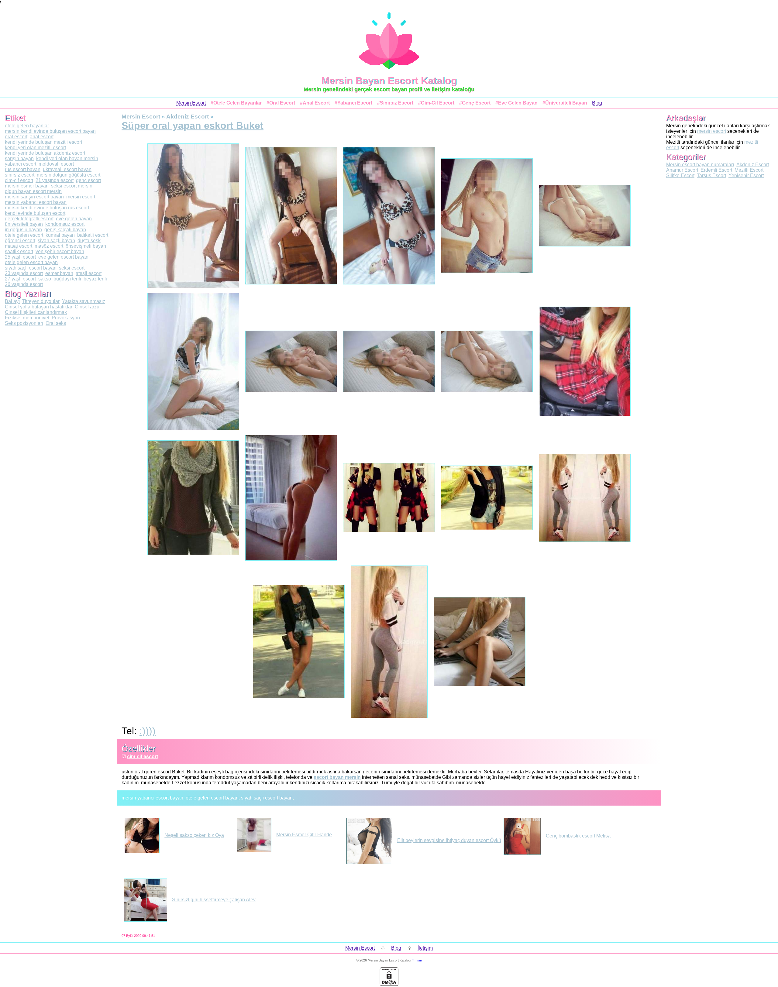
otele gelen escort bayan (212, 797)
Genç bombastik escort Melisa (578, 835)
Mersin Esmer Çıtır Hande (304, 834)
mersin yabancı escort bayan (152, 797)
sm (419, 960)
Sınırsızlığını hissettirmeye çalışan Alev (214, 899)
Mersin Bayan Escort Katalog (389, 80)
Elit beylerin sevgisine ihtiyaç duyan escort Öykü (449, 840)
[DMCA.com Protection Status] (389, 984)
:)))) (147, 730)
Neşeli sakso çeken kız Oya (194, 835)
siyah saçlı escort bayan (267, 797)
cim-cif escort (142, 756)
